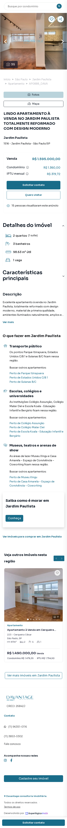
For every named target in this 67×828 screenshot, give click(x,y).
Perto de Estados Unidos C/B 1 (28, 377)
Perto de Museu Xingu (23, 477)
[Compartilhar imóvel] (60, 19)
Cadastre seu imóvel (33, 778)
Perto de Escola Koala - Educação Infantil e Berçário (36, 433)
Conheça (14, 518)
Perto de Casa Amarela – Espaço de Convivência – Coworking (31, 483)
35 (13, 64)
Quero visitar (33, 195)
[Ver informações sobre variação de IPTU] (27, 174)
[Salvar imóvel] (51, 19)
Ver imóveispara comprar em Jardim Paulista (32, 536)
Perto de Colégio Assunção (26, 423)
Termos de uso (12, 806)
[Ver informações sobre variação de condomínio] (27, 167)
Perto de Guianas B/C (22, 381)
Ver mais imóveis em (33, 675)
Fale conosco (12, 744)
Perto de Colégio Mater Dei (26, 427)
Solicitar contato (34, 185)
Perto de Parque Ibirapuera (26, 373)
